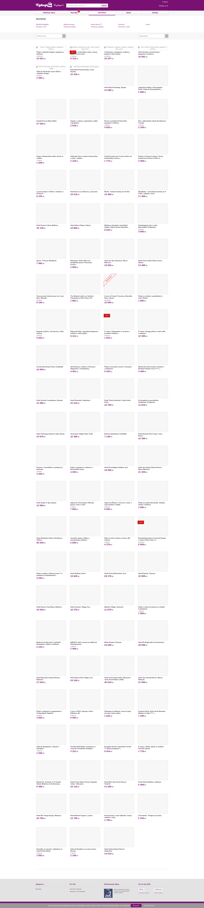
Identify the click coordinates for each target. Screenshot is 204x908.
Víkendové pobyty (70, 27)
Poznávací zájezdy (97, 27)
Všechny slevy (49, 13)
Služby (155, 13)
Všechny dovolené (42, 24)
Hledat (104, 5)
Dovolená (102, 13)
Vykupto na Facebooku (77, 891)
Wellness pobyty (69, 24)
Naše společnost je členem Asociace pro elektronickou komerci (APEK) (122, 891)
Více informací (149, 905)
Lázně (148, 24)
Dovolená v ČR (41, 27)
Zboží (128, 13)
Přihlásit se (162, 6)
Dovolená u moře (124, 27)
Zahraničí (121, 24)
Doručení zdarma (75, 889)
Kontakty (165, 2)
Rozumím (136, 905)
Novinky (75, 12)
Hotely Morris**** (96, 24)
